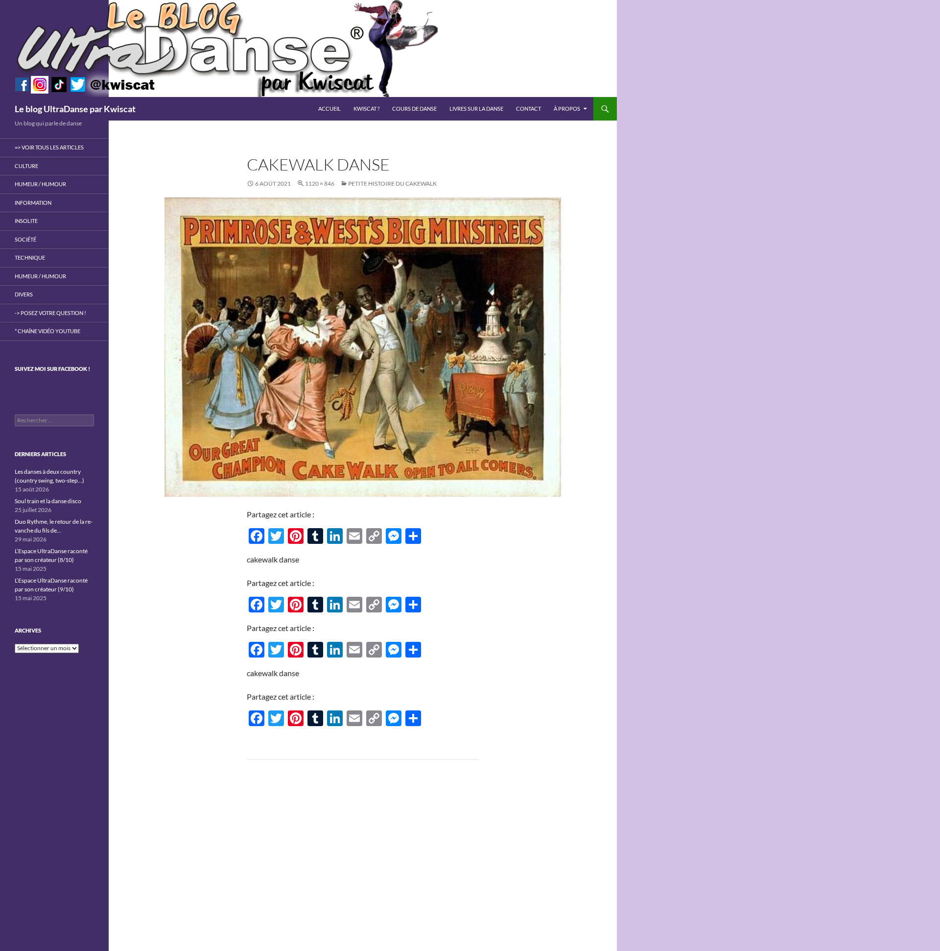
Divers (24, 294)
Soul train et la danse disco (48, 501)
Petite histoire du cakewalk (392, 183)
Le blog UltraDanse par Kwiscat (75, 108)
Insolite (26, 221)
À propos (567, 108)
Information (33, 202)
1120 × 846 (319, 183)
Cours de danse (414, 108)
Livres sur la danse (476, 108)
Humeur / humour (40, 184)
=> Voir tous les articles (49, 147)
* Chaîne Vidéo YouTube (47, 331)
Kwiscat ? (366, 108)
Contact (528, 108)
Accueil (329, 108)
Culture (26, 166)
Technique (30, 257)
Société (25, 239)
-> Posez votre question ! (50, 313)
